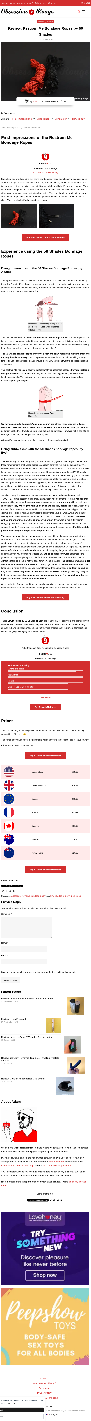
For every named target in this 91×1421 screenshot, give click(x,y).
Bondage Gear (38, 896)
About (5, 3)
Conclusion (61, 118)
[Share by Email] (64, 101)
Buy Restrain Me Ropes (45, 707)
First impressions (22, 118)
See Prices (45, 697)
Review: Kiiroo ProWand (13, 1019)
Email (4, 955)
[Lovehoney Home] (45, 1283)
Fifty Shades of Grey (60, 896)
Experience (43, 118)
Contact (52, 3)
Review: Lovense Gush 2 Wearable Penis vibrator (26, 1037)
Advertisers (40, 3)
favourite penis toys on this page (17, 1165)
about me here (56, 1161)
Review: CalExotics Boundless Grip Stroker (23, 1078)
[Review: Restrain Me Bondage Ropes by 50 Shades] (45, 71)
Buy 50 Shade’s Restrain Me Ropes (45, 756)
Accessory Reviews (45, 22)
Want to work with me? (21, 3)
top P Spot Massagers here (57, 1165)
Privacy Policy (44, 1392)
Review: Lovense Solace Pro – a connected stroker (27, 998)
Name (4, 943)
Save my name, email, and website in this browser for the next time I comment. (38, 972)
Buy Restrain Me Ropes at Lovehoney (45, 237)
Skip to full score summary (45, 172)
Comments (76, 896)
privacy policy (11, 1403)
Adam (35, 101)
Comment (6, 914)
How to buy (78, 118)
